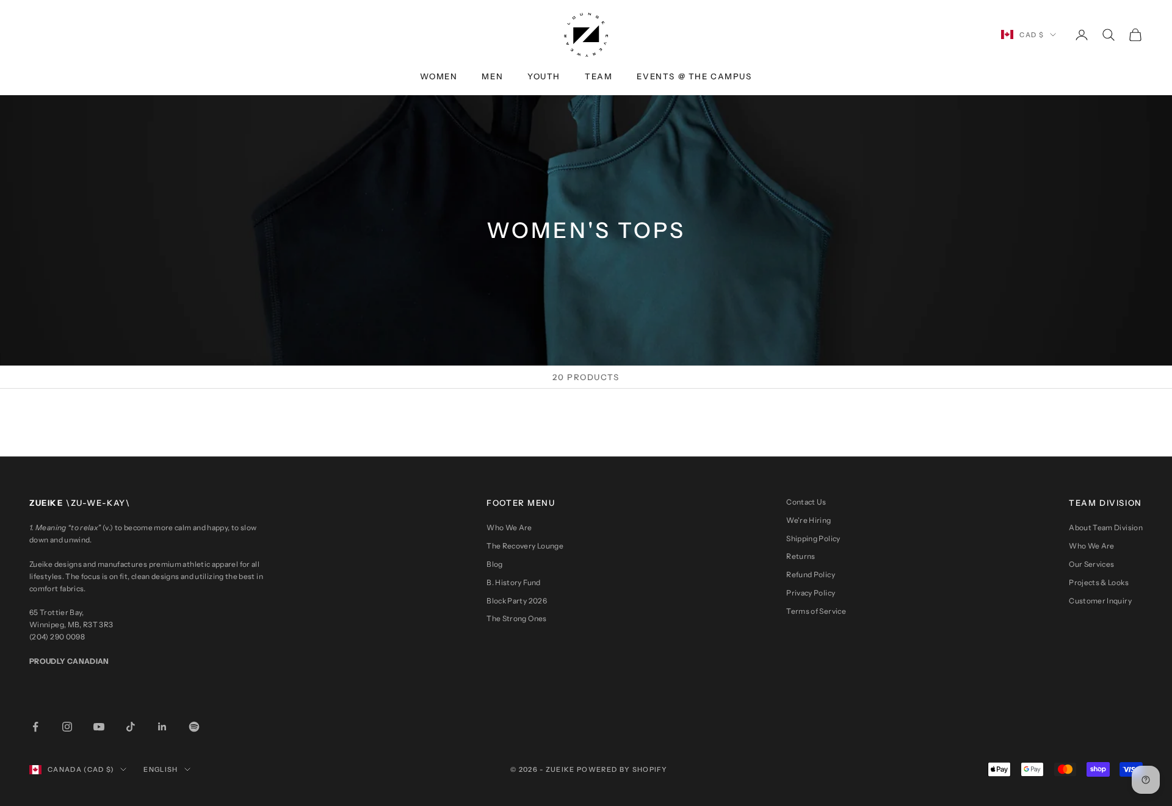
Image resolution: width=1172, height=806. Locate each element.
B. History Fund (513, 582)
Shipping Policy (813, 538)
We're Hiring (808, 520)
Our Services (1091, 564)
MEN (492, 76)
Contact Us (806, 501)
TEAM (598, 76)
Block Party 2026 (517, 600)
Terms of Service (816, 611)
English (160, 769)
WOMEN (438, 76)
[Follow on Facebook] (35, 727)
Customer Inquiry (1100, 600)
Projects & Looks (1099, 582)
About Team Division (1106, 527)
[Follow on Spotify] (194, 727)
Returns (801, 556)
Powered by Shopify (622, 769)
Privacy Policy (810, 592)
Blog (494, 564)
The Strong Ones (516, 618)
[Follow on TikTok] (131, 727)
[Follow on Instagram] (67, 727)
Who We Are (509, 527)
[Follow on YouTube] (99, 727)
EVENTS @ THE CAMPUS (694, 76)
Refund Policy (810, 574)
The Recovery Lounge (525, 545)
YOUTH (543, 76)
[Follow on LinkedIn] (162, 727)
